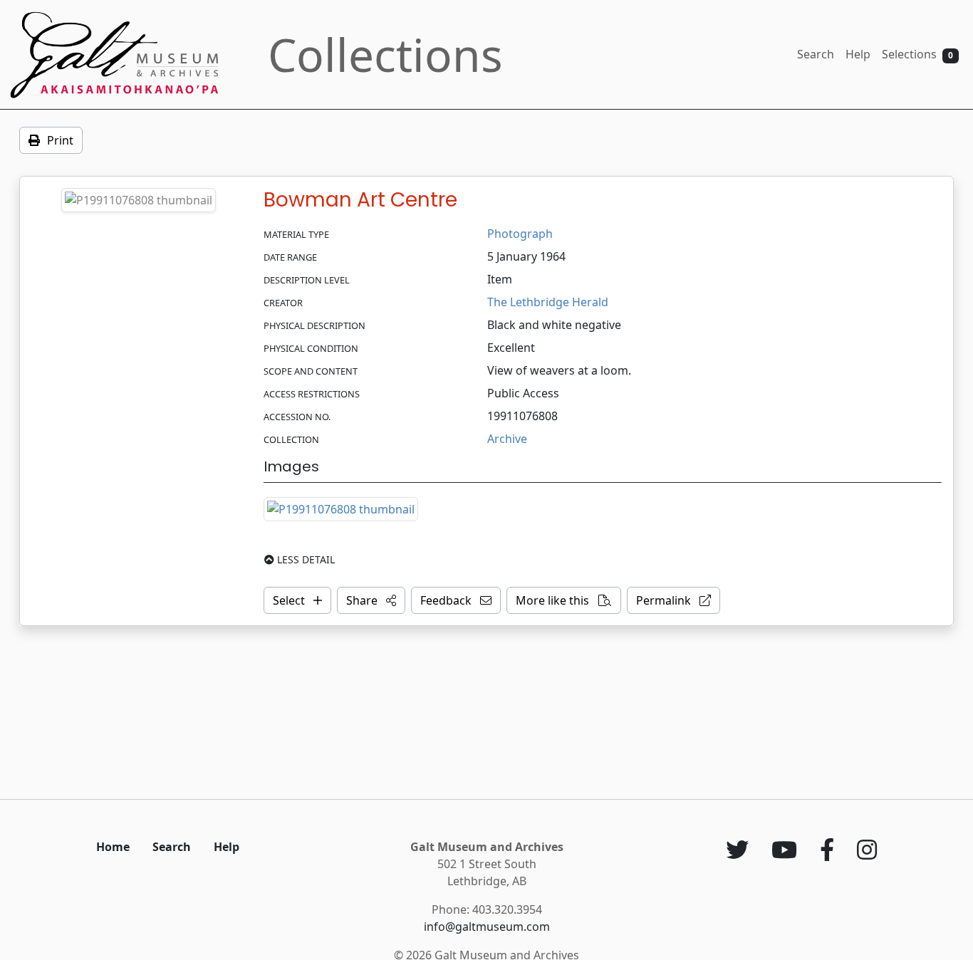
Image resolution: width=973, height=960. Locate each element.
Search (815, 54)
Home (113, 847)
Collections (385, 54)
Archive (507, 439)
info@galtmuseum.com (487, 926)
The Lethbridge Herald (547, 302)
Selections (917, 54)
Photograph (520, 233)
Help (857, 54)
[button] (371, 600)
